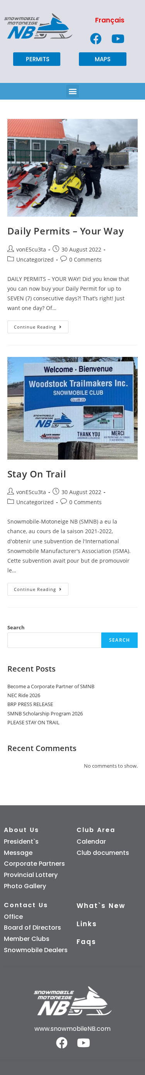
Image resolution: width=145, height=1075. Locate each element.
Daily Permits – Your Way (65, 230)
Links (87, 924)
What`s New (101, 905)
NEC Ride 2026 (23, 695)
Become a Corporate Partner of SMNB (50, 686)
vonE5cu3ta (31, 249)
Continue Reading (41, 325)
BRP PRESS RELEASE (30, 704)
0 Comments (85, 259)
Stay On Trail (37, 473)
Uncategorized (35, 259)
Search (16, 627)
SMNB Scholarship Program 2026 (45, 713)
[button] (36, 59)
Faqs (86, 941)
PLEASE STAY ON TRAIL (33, 722)
